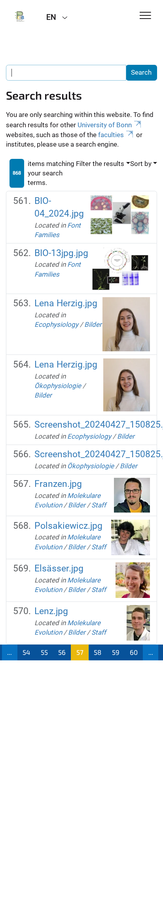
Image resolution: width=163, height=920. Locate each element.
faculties (111, 135)
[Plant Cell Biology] (20, 16)
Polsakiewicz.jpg (68, 525)
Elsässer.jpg (58, 568)
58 (97, 652)
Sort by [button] (141, 164)
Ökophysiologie (57, 386)
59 (115, 652)
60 (134, 652)
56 (62, 652)
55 (44, 652)
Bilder (93, 324)
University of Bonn (105, 125)
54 (26, 652)
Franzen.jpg (58, 484)
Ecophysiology (56, 324)
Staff (98, 505)
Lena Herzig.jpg (65, 303)
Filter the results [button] (100, 164)
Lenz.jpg (51, 611)
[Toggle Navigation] (145, 16)
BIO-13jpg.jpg (61, 253)
